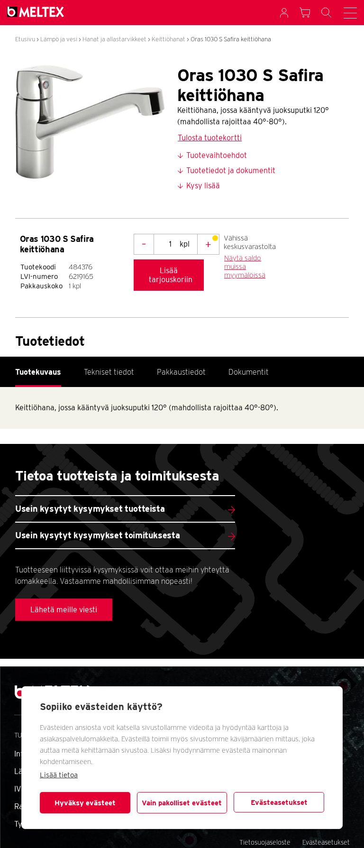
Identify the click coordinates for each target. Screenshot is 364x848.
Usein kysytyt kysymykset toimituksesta (97, 535)
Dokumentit (248, 372)
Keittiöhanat (168, 39)
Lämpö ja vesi (58, 39)
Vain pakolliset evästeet (182, 803)
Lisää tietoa (59, 775)
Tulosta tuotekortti (210, 137)
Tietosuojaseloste (265, 842)
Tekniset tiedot (109, 372)
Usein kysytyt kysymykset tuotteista (89, 509)
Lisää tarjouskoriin (170, 275)
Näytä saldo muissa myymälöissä (244, 266)
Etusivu (25, 39)
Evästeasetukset (279, 802)
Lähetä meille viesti (63, 609)
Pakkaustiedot (181, 372)
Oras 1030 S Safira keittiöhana (231, 39)
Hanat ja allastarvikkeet (114, 39)
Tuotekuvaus (38, 372)
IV (17, 788)
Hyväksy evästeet (85, 803)
